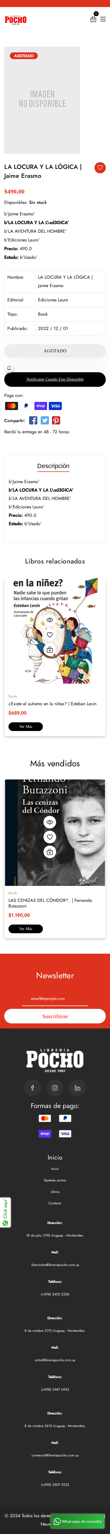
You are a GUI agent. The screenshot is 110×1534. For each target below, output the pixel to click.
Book (43, 314)
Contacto (55, 1203)
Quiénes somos (55, 1180)
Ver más (25, 727)
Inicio (55, 1168)
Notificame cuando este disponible (55, 379)
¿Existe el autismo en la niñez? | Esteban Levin (52, 703)
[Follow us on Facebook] (33, 421)
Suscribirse (55, 1016)
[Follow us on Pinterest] (56, 421)
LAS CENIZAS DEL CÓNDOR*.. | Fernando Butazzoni (50, 903)
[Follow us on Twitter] (44, 421)
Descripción (53, 466)
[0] (93, 20)
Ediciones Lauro (53, 300)
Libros (55, 1191)
